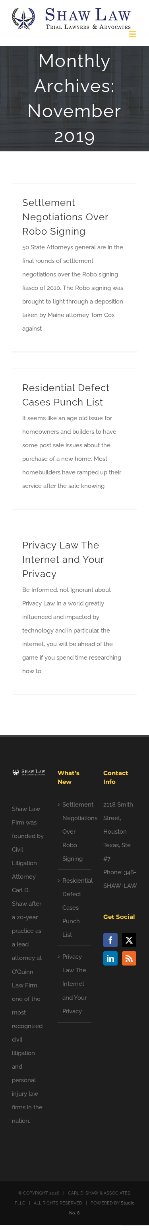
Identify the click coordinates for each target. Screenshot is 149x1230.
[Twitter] (129, 940)
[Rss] (129, 958)
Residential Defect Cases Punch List (74, 907)
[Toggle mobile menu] (133, 34)
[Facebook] (110, 940)
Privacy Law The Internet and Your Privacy (63, 559)
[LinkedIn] (110, 958)
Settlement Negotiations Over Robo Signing (65, 217)
